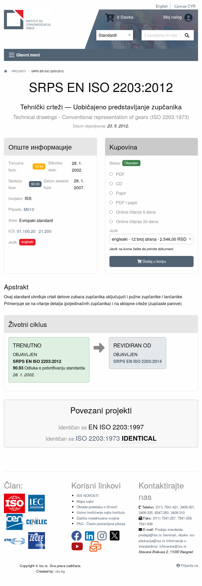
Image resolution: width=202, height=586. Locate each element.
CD (118, 184)
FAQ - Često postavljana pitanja (101, 523)
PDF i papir (126, 202)
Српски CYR (184, 6)
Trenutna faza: (15, 166)
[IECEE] (36, 540)
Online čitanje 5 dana (135, 212)
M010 (29, 209)
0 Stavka (124, 17)
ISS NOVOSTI (88, 495)
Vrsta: (13, 220)
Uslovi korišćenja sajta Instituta (101, 512)
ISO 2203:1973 (97, 438)
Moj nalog (173, 17)
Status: (115, 163)
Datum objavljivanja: (89, 125)
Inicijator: (15, 198)
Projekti (19, 71)
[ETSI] (14, 540)
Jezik (113, 230)
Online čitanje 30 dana (136, 221)
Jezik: (13, 242)
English (162, 6)
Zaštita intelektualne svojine (98, 518)
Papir (120, 193)
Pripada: (15, 209)
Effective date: (55, 166)
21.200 (45, 231)
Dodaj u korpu (154, 261)
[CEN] (14, 521)
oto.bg (60, 571)
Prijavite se (189, 565)
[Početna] (5, 71)
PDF (120, 174)
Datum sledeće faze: (56, 184)
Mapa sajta (85, 501)
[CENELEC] (36, 521)
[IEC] (36, 502)
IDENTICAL (139, 438)
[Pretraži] (187, 35)
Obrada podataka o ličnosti (97, 506)
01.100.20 (26, 231)
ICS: (12, 231)
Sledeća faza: (15, 184)
